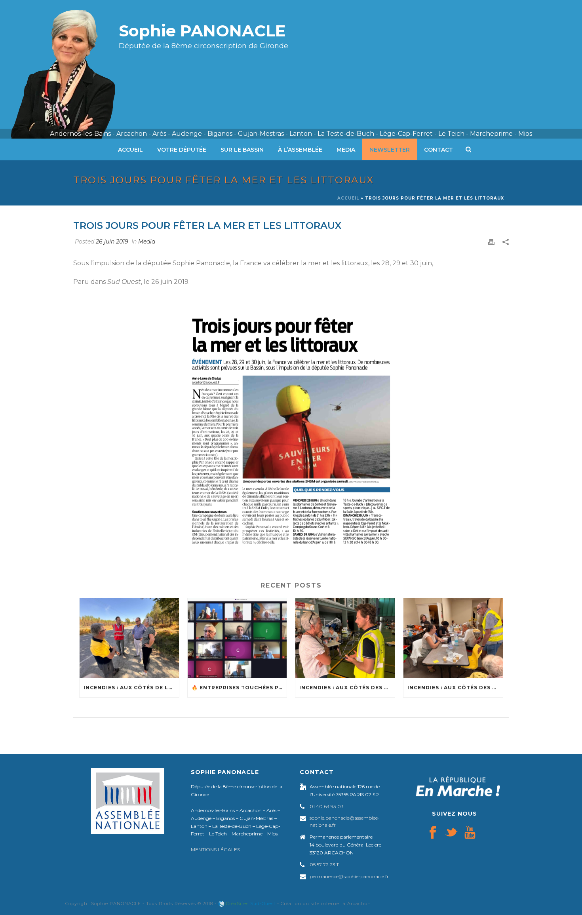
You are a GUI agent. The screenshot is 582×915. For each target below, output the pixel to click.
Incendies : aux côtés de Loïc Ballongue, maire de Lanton (131, 688)
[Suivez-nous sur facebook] (432, 833)
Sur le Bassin (242, 149)
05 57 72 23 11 (325, 864)
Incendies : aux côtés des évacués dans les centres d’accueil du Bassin (455, 688)
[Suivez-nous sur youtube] (470, 833)
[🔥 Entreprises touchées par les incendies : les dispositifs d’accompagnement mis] (237, 638)
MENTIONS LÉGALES (215, 849)
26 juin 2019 (112, 241)
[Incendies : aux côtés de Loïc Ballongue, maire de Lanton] (129, 638)
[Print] (491, 241)
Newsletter (389, 149)
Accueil (130, 149)
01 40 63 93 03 (327, 806)
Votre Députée (181, 149)
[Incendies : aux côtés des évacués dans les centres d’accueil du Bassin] (453, 638)
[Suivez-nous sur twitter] (451, 833)
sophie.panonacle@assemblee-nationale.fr (345, 821)
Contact (438, 149)
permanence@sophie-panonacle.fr (349, 876)
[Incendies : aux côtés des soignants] (345, 638)
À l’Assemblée (300, 149)
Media (346, 149)
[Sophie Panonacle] (69, 69)
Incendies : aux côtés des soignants (347, 688)
